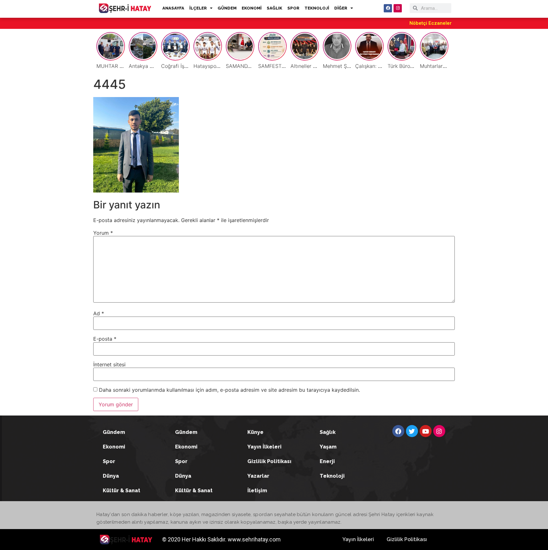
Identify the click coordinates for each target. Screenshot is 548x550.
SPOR (293, 8)
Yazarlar (258, 476)
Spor (109, 461)
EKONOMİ (252, 8)
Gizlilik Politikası (269, 461)
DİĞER (340, 8)
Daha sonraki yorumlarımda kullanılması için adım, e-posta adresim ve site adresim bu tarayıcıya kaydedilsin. (229, 389)
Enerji (327, 461)
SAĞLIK (274, 8)
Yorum (103, 232)
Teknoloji (332, 476)
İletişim (257, 491)
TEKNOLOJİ (316, 8)
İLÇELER (198, 8)
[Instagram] (398, 8)
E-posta (104, 338)
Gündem (114, 432)
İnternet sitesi (109, 364)
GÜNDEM (227, 8)
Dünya (111, 476)
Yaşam (328, 447)
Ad (98, 313)
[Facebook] (388, 8)
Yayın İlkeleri (264, 447)
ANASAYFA (173, 8)
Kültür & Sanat (121, 491)
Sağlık (328, 432)
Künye (255, 432)
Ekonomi (114, 447)
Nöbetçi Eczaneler (430, 23)
